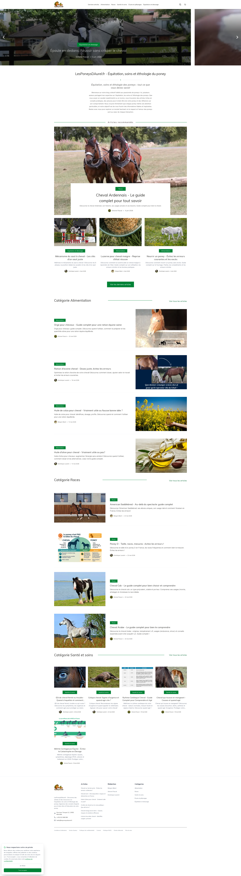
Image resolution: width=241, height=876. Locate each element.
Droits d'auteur (73, 830)
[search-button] (180, 4)
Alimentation (105, 4)
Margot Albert (112, 788)
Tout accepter (22, 870)
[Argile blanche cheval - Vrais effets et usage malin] (120, 37)
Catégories (139, 784)
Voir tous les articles (178, 301)
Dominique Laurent (113, 795)
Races (113, 4)
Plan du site (128, 830)
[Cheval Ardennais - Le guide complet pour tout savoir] (120, 171)
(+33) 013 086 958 (62, 817)
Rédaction (112, 784)
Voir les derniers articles (120, 284)
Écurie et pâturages (135, 4)
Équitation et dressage (151, 4)
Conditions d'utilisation (60, 830)
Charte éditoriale (118, 830)
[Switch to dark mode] (185, 4)
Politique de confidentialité (86, 830)
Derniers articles (93, 4)
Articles (84, 784)
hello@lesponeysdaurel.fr (64, 820)
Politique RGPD (107, 830)
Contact (99, 830)
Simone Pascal (112, 791)
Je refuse (22, 866)
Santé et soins (122, 4)
